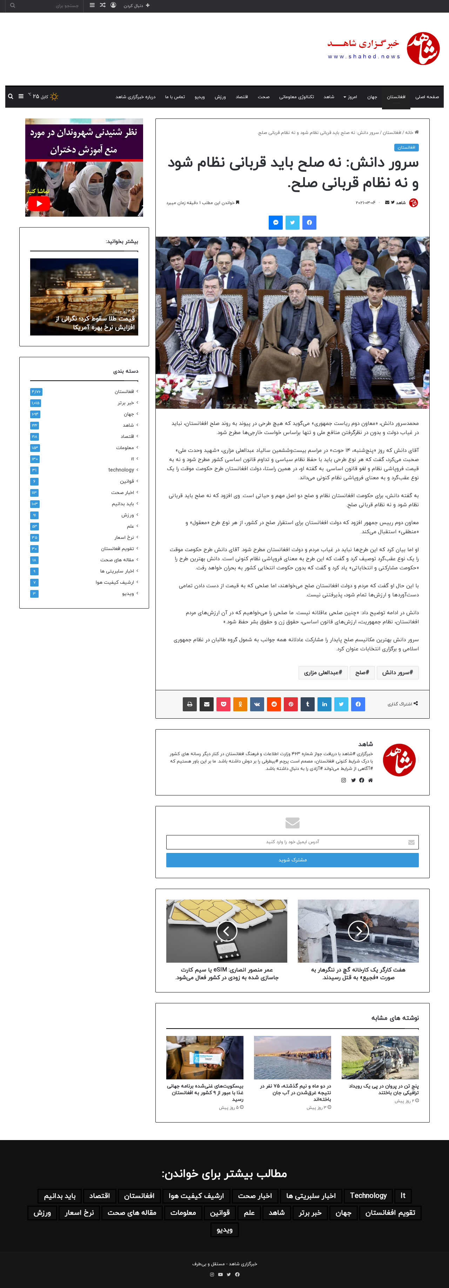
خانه (410, 133)
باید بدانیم (123, 504)
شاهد (329, 97)
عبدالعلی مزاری (321, 673)
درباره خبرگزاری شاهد (135, 97)
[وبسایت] (368, 780)
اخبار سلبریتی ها (117, 571)
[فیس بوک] (360, 780)
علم (130, 526)
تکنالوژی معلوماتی (296, 97)
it (132, 459)
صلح (360, 673)
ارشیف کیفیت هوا (115, 582)
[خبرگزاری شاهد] (382, 49)
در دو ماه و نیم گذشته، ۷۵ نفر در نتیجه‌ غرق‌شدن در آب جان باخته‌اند (295, 1093)
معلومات (125, 448)
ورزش (220, 97)
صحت (263, 97)
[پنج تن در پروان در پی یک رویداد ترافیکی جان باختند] (380, 1057)
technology (121, 470)
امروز (352, 97)
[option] (84, 296)
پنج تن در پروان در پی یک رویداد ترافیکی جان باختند (384, 1089)
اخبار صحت (122, 492)
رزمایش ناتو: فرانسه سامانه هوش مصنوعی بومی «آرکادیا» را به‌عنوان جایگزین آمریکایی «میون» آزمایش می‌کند (88, 314)
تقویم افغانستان (117, 548)
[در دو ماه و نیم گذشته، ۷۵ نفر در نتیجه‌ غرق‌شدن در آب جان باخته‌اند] (292, 1057)
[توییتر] (352, 780)
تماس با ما (175, 97)
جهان (372, 97)
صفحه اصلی (427, 97)
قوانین (127, 481)
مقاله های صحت (117, 560)
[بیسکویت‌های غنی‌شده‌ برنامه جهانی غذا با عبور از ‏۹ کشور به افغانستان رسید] (204, 1057)
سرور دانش (395, 673)
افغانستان (396, 97)
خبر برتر (126, 403)
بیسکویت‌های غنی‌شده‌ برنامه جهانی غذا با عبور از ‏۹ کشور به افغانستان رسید (205, 1093)
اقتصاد (242, 97)
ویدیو (200, 97)
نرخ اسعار (124, 537)
